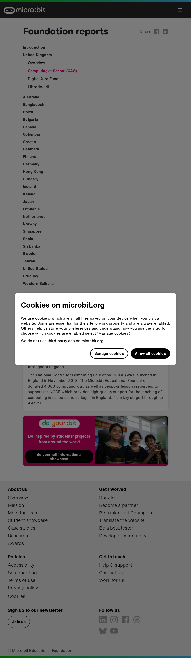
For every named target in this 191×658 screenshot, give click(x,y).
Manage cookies (109, 353)
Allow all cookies (150, 353)
